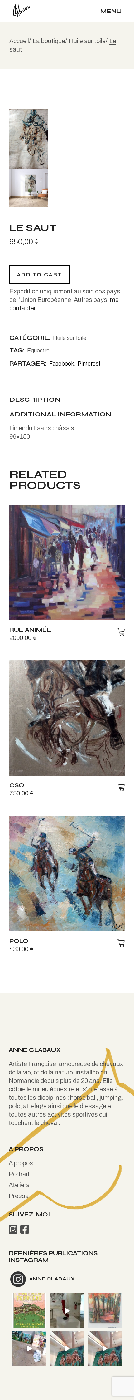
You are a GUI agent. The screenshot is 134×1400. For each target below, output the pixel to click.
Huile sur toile (69, 338)
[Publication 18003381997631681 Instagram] (67, 1348)
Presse (19, 1195)
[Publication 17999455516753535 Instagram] (67, 1310)
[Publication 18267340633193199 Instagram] (29, 1348)
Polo (18, 941)
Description (34, 400)
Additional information (60, 414)
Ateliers (19, 1184)
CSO (16, 785)
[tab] (34, 400)
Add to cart (39, 275)
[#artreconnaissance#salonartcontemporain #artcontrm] (105, 1310)
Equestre (38, 350)
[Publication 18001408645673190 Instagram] (105, 1348)
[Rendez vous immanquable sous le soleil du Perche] (29, 1310)
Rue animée (30, 629)
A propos (21, 1163)
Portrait (19, 1174)
